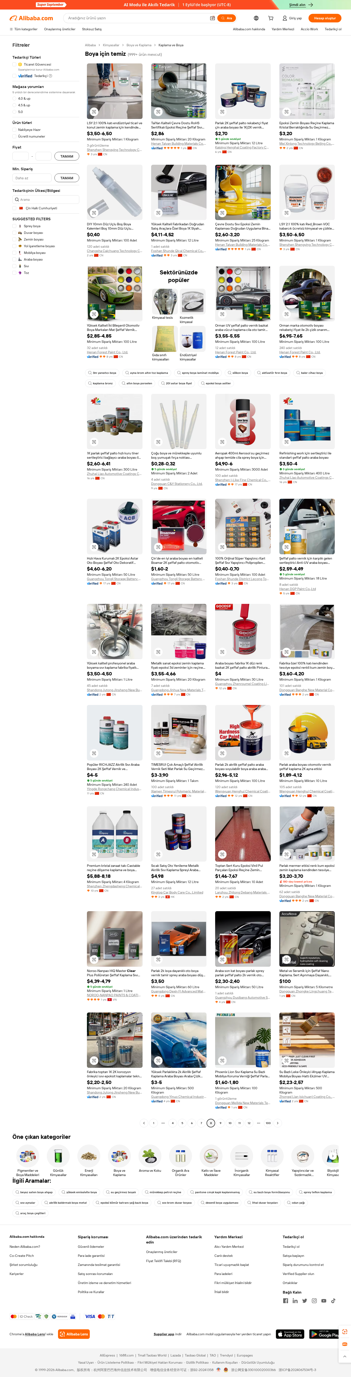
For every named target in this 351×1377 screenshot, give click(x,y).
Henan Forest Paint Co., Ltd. (107, 352)
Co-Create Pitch (22, 1256)
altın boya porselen (139, 383)
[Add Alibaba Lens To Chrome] (74, 1334)
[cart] (271, 19)
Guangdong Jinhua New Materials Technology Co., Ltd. (179, 690)
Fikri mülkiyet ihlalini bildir (233, 1283)
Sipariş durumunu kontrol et (303, 1265)
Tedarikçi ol (291, 1247)
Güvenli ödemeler (91, 1247)
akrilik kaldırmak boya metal (68, 1202)
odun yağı (298, 1202)
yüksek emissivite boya (81, 1192)
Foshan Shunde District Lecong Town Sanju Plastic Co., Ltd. (243, 579)
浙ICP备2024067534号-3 (297, 1370)
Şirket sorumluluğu (23, 1265)
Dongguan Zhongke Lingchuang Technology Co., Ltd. (307, 991)
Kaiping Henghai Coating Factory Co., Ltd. (243, 147)
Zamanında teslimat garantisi (99, 1265)
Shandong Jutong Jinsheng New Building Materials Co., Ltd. (115, 690)
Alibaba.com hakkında (27, 1236)
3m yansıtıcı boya (104, 373)
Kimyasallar (111, 45)
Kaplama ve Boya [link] (171, 45)
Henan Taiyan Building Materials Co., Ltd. (179, 143)
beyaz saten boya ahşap (36, 1192)
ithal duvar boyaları (265, 1202)
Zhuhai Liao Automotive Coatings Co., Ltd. (115, 474)
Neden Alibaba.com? (25, 1247)
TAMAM (66, 156)
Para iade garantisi (91, 1256)
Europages (245, 1355)
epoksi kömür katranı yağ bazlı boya (124, 1202)
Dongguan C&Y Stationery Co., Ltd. (176, 484)
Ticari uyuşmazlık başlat (231, 1265)
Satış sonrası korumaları (95, 1274)
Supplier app (164, 1334)
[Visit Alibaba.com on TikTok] (333, 1301)
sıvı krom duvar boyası (177, 1202)
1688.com (126, 1355)
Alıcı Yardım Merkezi (229, 1247)
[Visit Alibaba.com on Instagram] (314, 1301)
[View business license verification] (218, 1369)
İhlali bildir (221, 1292)
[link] (345, 1332)
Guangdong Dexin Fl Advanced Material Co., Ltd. (179, 991)
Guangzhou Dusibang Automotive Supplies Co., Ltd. (243, 997)
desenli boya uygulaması (222, 1202)
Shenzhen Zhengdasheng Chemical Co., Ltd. (115, 886)
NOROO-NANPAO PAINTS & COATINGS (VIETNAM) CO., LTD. (115, 995)
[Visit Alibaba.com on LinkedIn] (295, 1301)
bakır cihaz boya (312, 373)
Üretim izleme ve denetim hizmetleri (104, 1283)
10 (230, 1123)
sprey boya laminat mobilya (200, 373)
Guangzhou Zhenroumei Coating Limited (243, 684)
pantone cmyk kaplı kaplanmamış (217, 1192)
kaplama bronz (103, 383)
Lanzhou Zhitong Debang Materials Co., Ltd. (243, 892)
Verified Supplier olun (298, 1274)
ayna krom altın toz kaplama (149, 373)
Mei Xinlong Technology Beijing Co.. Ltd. (307, 143)
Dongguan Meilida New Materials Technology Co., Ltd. (243, 1103)
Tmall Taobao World (152, 1355)
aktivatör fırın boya (274, 373)
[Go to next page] (277, 1123)
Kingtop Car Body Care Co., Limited (177, 892)
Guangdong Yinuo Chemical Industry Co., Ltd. (179, 1097)
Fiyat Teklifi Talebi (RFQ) (163, 1261)
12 (249, 1123)
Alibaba (90, 45)
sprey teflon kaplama (318, 1192)
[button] (212, 18)
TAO (213, 1355)
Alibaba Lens (35, 1334)
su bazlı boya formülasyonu (272, 1192)
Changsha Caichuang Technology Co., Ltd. (115, 251)
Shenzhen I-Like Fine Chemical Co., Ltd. (243, 480)
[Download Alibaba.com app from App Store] (290, 1334)
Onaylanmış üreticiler (161, 1252)
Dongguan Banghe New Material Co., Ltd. (307, 690)
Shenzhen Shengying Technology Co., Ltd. (115, 150)
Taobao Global (195, 1355)
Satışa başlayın (293, 1256)
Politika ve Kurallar (91, 1292)
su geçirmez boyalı (123, 1192)
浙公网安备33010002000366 (253, 1370)
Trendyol (226, 1355)
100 (268, 1123)
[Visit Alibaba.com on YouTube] (324, 1301)
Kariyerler (17, 1274)
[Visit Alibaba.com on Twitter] (305, 1301)
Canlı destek (223, 1256)
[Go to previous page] (144, 1123)
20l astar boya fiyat (179, 383)
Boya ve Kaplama (139, 45)
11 (239, 1123)
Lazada (175, 1355)
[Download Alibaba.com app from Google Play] (325, 1334)
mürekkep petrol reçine (165, 1192)
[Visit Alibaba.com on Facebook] (285, 1301)
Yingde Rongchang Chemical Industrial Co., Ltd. (115, 789)
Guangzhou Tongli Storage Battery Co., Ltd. (115, 579)
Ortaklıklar (290, 1283)
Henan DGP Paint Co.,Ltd (297, 589)
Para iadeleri (223, 1274)
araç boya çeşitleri (32, 1213)
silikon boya (240, 373)
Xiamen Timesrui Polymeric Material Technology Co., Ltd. (179, 791)
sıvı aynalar (27, 1202)
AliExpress (107, 1355)
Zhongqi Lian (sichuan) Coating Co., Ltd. (307, 1097)
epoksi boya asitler (218, 383)
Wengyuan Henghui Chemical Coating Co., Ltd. (243, 791)
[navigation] (45, 584)
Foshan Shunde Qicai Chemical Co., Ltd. (179, 251)
